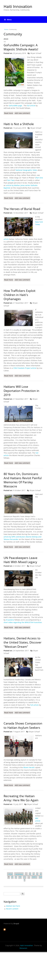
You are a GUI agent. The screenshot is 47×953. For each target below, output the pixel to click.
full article (31, 105)
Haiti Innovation (18, 6)
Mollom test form (13, 906)
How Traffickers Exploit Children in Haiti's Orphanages (19, 295)
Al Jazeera (10, 620)
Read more (9, 113)
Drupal (16, 923)
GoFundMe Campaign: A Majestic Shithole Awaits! (21, 47)
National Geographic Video (27, 170)
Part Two (10, 180)
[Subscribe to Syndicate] (5, 930)
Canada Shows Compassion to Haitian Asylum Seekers (23, 725)
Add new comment (22, 113)
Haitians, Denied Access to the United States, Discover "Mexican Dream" (22, 642)
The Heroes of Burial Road (22, 209)
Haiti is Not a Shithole (19, 124)
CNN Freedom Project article (25, 368)
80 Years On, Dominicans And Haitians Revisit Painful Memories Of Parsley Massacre (23, 480)
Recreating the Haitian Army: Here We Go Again (21, 798)
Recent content (12, 909)
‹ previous (19, 874)
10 (20, 877)
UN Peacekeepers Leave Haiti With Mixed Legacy (20, 560)
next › (34, 877)
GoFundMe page (15, 105)
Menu (9, 19)
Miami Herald (28, 767)
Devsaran (23, 948)
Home (6, 29)
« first (10, 874)
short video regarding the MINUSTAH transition (23, 622)
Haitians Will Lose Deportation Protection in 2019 (21, 391)
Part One (39, 178)
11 (25, 877)
